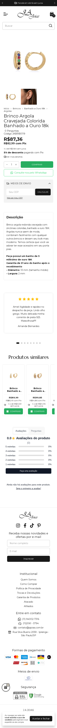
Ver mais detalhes (14, 157)
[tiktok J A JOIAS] (31, 525)
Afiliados (28, 606)
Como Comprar (28, 584)
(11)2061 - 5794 (31, 623)
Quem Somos (28, 579)
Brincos (17, 108)
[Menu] (6, 14)
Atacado (28, 601)
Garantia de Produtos (28, 597)
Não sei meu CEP (15, 198)
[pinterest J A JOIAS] (38, 525)
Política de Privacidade (28, 588)
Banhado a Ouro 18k (34, 108)
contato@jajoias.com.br (31, 627)
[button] (28, 172)
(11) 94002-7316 (30, 619)
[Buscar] (50, 26)
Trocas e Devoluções (28, 592)
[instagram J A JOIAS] (18, 525)
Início (6, 108)
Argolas (8, 111)
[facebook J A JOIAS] (25, 525)
